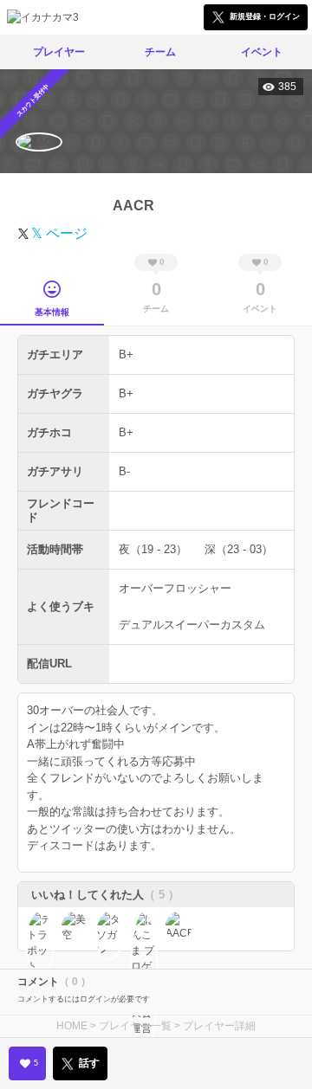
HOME (72, 1026)
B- (124, 471)
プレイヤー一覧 (135, 1026)
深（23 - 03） (239, 549)
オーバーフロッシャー (175, 588)
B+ (126, 354)
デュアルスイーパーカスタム (192, 624)
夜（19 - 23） (153, 549)
